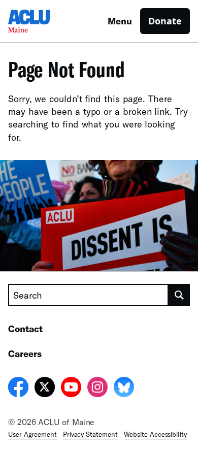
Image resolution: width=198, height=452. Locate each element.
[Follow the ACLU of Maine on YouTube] (71, 388)
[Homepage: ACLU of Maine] (43, 21)
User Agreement (32, 434)
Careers (25, 353)
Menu (120, 20)
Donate (165, 21)
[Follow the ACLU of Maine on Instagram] (97, 388)
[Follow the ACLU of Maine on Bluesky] (124, 388)
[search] (179, 295)
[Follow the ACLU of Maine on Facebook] (18, 388)
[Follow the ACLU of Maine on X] (45, 388)
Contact (25, 328)
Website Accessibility (155, 434)
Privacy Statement (90, 434)
